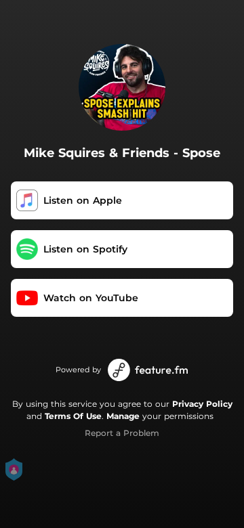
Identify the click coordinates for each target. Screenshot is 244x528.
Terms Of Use (73, 416)
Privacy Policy (202, 404)
